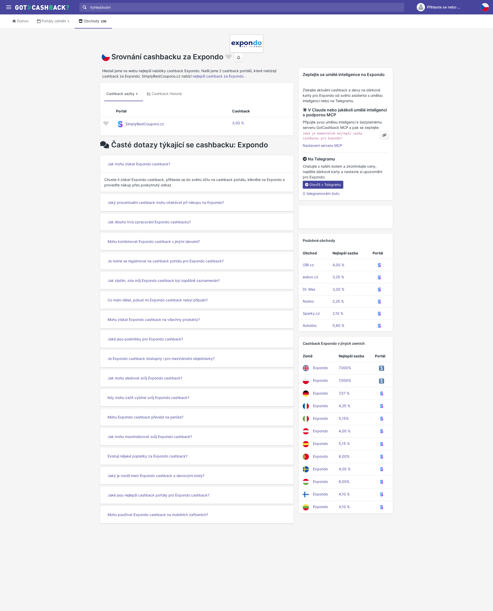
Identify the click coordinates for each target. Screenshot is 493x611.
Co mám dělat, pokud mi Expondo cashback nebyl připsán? (158, 300)
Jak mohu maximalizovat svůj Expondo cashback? (150, 436)
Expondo (320, 368)
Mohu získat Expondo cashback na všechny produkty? (154, 319)
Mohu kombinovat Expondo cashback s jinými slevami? (154, 241)
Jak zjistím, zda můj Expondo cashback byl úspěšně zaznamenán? (164, 280)
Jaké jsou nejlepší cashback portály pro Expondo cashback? (158, 495)
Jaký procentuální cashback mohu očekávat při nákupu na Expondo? (166, 202)
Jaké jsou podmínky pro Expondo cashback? (145, 339)
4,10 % (344, 494)
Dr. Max (309, 289)
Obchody (95, 21)
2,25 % (338, 301)
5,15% (344, 418)
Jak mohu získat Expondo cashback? (139, 164)
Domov (23, 21)
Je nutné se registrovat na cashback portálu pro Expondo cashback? (166, 261)
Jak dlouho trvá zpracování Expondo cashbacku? (149, 222)
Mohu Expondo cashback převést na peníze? (145, 417)
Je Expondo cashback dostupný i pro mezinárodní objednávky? (161, 358)
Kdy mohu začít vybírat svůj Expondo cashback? (148, 397)
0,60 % (338, 325)
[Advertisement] (346, 216)
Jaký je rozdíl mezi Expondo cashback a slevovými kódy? (156, 475)
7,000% (345, 380)
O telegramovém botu (321, 193)
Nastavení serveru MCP (322, 145)
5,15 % (344, 443)
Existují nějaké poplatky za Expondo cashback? (147, 456)
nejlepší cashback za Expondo (218, 76)
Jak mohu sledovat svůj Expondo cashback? (145, 378)
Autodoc (310, 325)
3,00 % (238, 123)
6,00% (344, 456)
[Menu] (8, 7)
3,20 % (338, 277)
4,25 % (344, 406)
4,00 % (338, 265)
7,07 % (344, 393)
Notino (308, 301)
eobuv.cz (310, 277)
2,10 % (338, 313)
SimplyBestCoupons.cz (144, 124)
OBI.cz (308, 265)
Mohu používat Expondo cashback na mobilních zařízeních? (158, 514)
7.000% (345, 368)
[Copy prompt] (384, 135)
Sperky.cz (311, 313)
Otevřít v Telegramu (325, 185)
